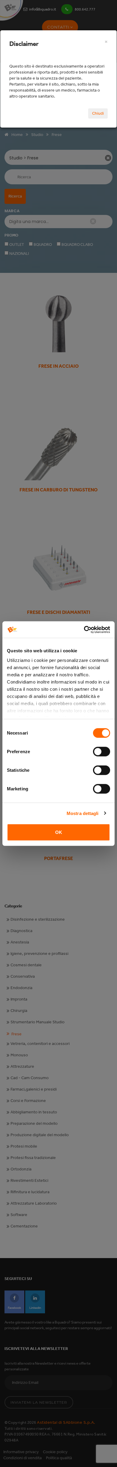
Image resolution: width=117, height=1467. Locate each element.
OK (58, 832)
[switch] (101, 751)
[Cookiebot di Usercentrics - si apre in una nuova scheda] (84, 629)
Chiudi (98, 113)
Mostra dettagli (83, 813)
